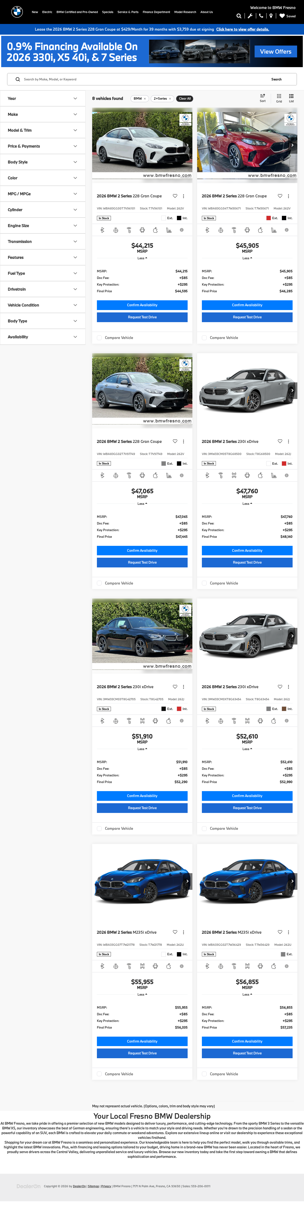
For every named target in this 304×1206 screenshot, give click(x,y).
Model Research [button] (185, 12)
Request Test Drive (142, 317)
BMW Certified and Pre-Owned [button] (77, 12)
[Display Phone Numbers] (261, 17)
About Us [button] (206, 12)
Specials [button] (107, 12)
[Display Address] (271, 17)
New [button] (35, 12)
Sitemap (93, 1186)
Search (276, 79)
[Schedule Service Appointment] (250, 17)
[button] (187, 145)
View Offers (276, 51)
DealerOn (79, 1186)
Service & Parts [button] (128, 12)
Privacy (106, 1186)
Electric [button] (47, 12)
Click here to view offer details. (242, 29)
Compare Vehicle (119, 337)
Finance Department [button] (156, 12)
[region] (142, 281)
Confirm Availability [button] (142, 305)
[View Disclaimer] (182, 230)
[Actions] (183, 196)
